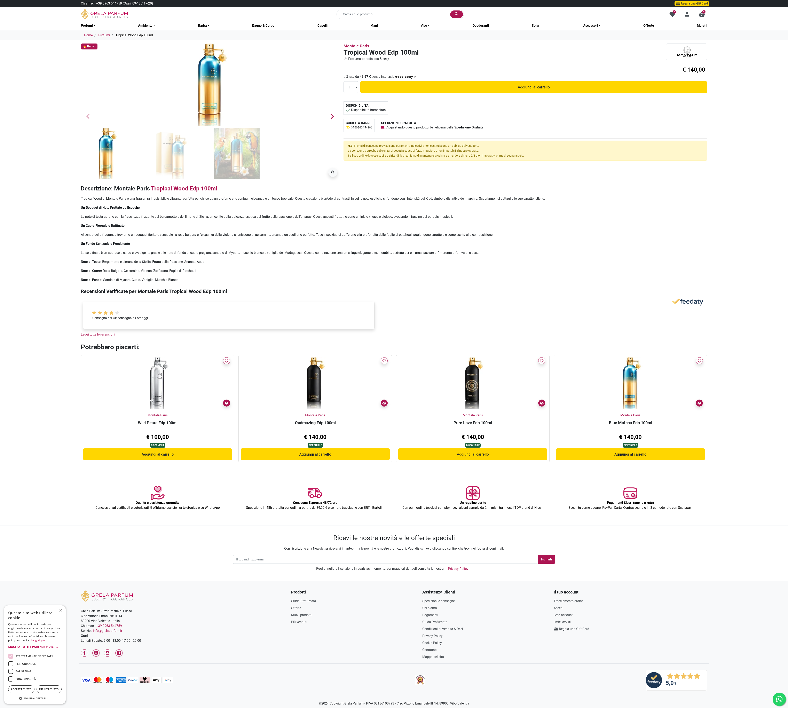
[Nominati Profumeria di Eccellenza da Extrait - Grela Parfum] (420, 680)
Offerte (296, 608)
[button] (701, 14)
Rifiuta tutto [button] (49, 689)
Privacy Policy (458, 569)
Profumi (104, 35)
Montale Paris (356, 46)
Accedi (558, 608)
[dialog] (35, 654)
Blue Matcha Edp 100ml (630, 422)
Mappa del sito (433, 657)
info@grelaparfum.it (107, 631)
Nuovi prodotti (301, 615)
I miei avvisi (562, 622)
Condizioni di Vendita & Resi (442, 629)
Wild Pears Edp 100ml (158, 422)
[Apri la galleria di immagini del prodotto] (332, 172)
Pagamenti (430, 615)
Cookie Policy (432, 643)
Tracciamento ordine (568, 601)
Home (88, 35)
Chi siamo (429, 608)
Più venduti (299, 622)
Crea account (563, 615)
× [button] (61, 611)
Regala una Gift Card (694, 3)
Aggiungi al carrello (534, 87)
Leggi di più (38, 640)
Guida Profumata (303, 601)
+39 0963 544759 (109, 3)
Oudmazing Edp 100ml (315, 422)
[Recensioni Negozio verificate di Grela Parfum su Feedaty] (676, 680)
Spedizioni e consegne (438, 601)
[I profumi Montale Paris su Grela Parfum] (686, 52)
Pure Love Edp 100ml (473, 422)
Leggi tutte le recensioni (98, 334)
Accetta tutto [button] (21, 689)
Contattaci (429, 650)
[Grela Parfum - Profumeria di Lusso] (107, 596)
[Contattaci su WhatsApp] (779, 699)
